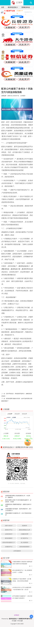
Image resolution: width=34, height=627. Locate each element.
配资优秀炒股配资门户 (9, 542)
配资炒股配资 (8, 538)
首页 (2, 7)
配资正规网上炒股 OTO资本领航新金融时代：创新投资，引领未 (18, 501)
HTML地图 (20, 621)
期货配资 (24, 525)
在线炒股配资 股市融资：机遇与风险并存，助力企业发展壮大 (18, 509)
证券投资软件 (8, 534)
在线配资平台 (8, 546)
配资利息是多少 (13, 7)
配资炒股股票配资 (24, 546)
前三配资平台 (24, 538)
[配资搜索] (31, 2)
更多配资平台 (28, 12)
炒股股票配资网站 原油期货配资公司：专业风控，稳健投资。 (17, 496)
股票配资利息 (26, 7)
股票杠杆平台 (8, 530)
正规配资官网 (24, 534)
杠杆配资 (22, 95)
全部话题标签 (17, 551)
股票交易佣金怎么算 (24, 530)
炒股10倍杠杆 (8, 525)
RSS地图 (14, 621)
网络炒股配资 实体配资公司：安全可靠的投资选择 (18, 514)
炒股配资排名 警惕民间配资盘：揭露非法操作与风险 (18, 505)
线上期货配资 (24, 542)
